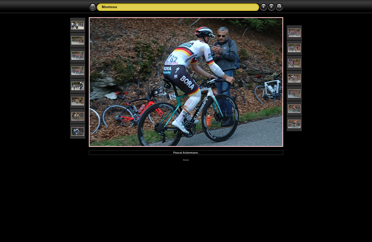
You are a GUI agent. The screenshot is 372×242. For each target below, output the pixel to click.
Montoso (109, 7)
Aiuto (186, 159)
